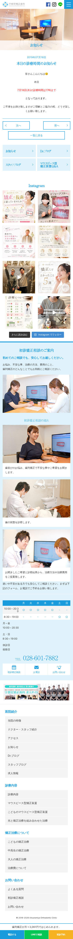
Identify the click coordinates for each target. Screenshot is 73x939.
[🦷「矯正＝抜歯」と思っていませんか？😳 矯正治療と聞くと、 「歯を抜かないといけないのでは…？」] (19, 206)
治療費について (17, 868)
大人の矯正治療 (17, 859)
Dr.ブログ (13, 755)
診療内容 (13, 794)
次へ (18, 125)
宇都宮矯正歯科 (14, 13)
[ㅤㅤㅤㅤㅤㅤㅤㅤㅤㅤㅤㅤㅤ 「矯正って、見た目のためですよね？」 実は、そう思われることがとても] (19, 242)
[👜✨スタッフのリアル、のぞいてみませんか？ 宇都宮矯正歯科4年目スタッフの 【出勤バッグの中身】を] (54, 312)
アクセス (13, 738)
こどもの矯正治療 (18, 841)
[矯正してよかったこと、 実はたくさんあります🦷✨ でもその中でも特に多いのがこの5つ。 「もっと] (54, 277)
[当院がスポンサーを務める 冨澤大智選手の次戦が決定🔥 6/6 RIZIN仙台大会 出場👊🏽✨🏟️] (19, 277)
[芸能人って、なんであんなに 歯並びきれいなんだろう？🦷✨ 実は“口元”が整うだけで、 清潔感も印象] (54, 242)
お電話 (36, 672)
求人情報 (13, 773)
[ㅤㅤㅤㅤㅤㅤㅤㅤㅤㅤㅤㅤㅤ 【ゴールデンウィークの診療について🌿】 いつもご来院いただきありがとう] (19, 312)
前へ (56, 125)
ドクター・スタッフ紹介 (22, 729)
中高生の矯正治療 (18, 850)
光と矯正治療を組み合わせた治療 (28, 820)
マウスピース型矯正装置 (22, 803)
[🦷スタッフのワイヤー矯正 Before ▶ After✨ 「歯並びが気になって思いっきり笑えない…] (54, 206)
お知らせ (13, 747)
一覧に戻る (36, 135)
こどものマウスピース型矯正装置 (28, 812)
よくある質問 (16, 889)
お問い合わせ (59, 672)
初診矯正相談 (14, 672)
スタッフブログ (17, 764)
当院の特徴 (14, 720)
